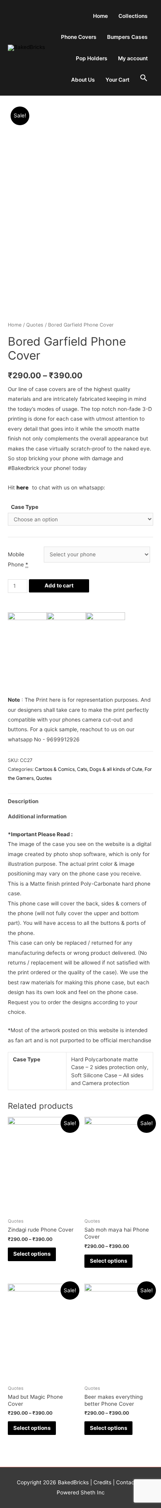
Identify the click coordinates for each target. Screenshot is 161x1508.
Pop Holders (91, 58)
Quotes (34, 325)
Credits (102, 1482)
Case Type (24, 507)
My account (133, 58)
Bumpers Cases (127, 37)
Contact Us (129, 1482)
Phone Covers (79, 37)
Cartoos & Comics (55, 769)
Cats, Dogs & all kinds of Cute (109, 769)
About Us (83, 80)
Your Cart (117, 80)
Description (23, 801)
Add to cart (59, 585)
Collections (133, 16)
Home (100, 16)
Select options (32, 1254)
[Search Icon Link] (144, 78)
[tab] (80, 801)
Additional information (37, 816)
